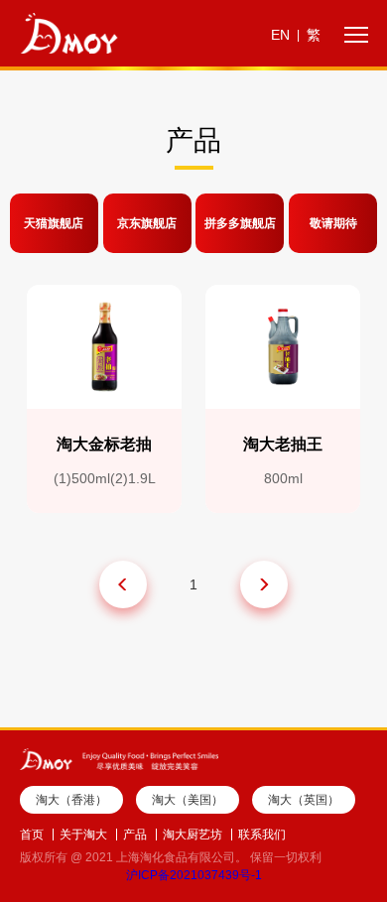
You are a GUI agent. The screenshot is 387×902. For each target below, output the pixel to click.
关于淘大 (83, 834)
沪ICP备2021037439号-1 (194, 875)
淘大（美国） (187, 800)
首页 (32, 834)
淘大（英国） (303, 800)
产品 (135, 834)
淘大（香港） (71, 800)
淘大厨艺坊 (192, 834)
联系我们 (262, 834)
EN (280, 35)
